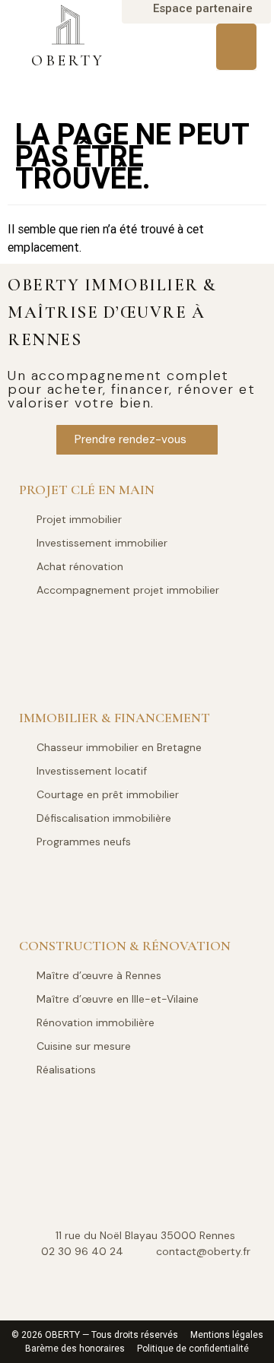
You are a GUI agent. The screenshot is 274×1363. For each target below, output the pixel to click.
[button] (236, 47)
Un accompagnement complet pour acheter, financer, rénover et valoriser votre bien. (131, 389)
